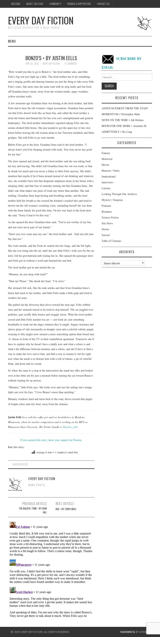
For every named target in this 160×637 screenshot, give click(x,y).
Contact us (103, 4)
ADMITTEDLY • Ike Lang (117, 132)
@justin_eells (70, 427)
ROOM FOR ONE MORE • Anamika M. (124, 126)
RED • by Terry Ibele (66, 509)
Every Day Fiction (41, 20)
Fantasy (106, 153)
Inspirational (109, 176)
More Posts (36, 485)
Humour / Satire (111, 170)
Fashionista (127, 632)
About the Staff (34, 4)
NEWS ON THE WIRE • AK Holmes (123, 120)
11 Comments (70, 63)
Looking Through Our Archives (119, 194)
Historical (107, 159)
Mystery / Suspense (112, 200)
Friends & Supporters (79, 4)
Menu (12, 41)
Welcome (15, 4)
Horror (105, 165)
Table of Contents (111, 241)
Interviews (107, 182)
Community (55, 4)
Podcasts (106, 206)
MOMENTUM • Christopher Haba (121, 114)
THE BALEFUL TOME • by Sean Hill (33, 510)
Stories (105, 229)
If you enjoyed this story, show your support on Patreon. (51, 440)
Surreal (106, 235)
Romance (107, 211)
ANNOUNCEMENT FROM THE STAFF (125, 108)
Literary (106, 188)
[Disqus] (51, 569)
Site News (107, 223)
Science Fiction (110, 217)
